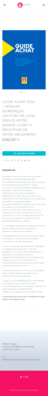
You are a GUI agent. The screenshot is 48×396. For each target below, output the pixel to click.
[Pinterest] (18, 160)
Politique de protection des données (18, 347)
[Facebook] (11, 160)
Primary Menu (44, 5)
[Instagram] (27, 377)
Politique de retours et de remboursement (20, 360)
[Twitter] (15, 160)
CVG (4, 357)
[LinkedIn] (25, 160)
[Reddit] (28, 160)
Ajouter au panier (25, 153)
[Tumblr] (21, 160)
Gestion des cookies (10, 349)
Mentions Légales (9, 344)
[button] (20, 92)
